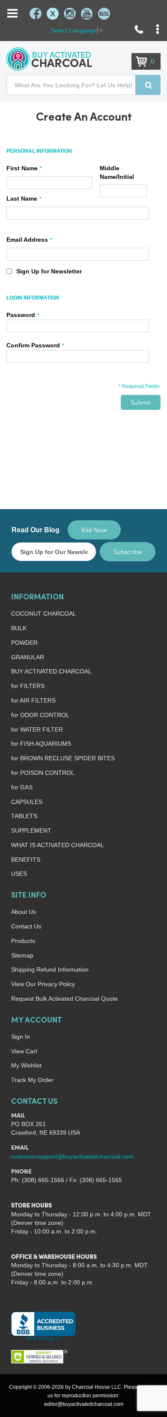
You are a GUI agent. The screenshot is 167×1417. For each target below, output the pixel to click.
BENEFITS (25, 859)
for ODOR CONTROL (40, 714)
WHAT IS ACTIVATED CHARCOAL (57, 845)
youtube (87, 14)
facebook (36, 14)
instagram (70, 14)
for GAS (22, 787)
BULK (19, 628)
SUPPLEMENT (31, 830)
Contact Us (26, 926)
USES (19, 873)
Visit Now (94, 529)
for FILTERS (28, 685)
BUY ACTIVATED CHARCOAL (51, 671)
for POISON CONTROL (43, 772)
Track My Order (32, 1079)
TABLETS (24, 815)
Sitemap (22, 955)
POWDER (24, 642)
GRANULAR (27, 657)
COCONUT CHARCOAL (43, 613)
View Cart (24, 1051)
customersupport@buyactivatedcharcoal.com (72, 1156)
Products (23, 940)
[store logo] (49, 59)
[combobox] (83, 85)
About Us (23, 911)
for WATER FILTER (37, 729)
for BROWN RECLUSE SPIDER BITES (63, 758)
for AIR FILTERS (33, 700)
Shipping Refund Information (50, 969)
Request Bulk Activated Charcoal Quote (64, 998)
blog (104, 14)
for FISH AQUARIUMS (41, 743)
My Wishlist (26, 1065)
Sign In (20, 1036)
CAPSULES (26, 801)
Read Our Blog (36, 530)
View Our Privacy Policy (43, 984)
